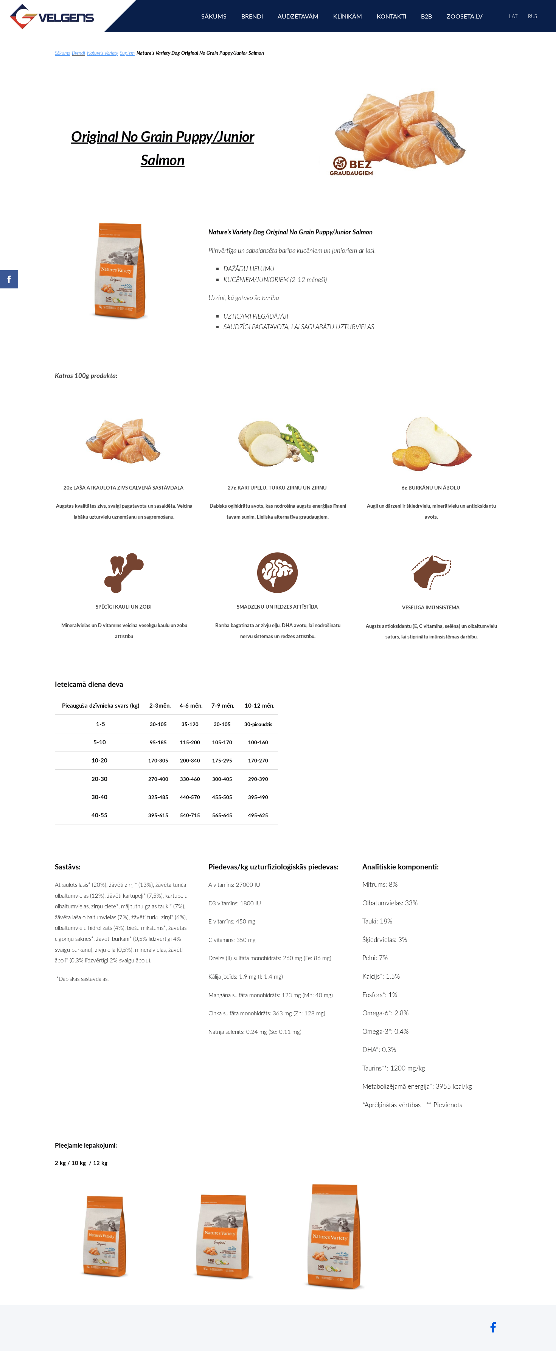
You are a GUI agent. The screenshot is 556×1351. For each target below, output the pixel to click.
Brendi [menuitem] (252, 16)
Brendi (78, 53)
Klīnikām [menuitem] (347, 16)
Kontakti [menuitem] (391, 16)
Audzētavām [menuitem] (298, 16)
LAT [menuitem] (513, 16)
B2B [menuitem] (426, 16)
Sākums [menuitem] (214, 16)
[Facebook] (493, 1327)
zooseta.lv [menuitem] (465, 16)
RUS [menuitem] (532, 16)
